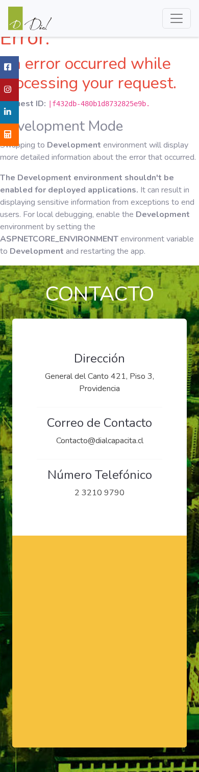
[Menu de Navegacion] (176, 18)
